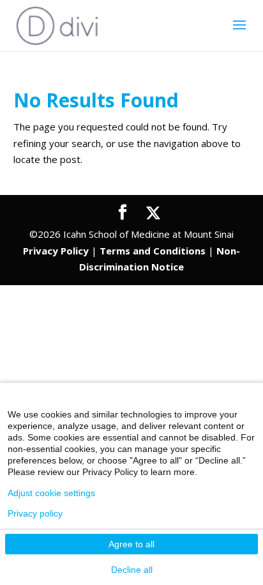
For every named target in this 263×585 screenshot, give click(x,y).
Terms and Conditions (153, 250)
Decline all (132, 570)
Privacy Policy (56, 250)
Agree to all (131, 544)
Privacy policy (35, 513)
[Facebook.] (122, 213)
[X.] (153, 213)
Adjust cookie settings (51, 493)
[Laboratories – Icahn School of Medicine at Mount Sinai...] (57, 24)
